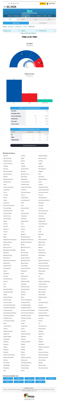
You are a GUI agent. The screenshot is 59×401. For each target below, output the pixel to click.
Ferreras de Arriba (25, 208)
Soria (19, 381)
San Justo (40, 305)
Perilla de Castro (24, 276)
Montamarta (6, 252)
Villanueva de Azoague (43, 354)
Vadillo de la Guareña (8, 331)
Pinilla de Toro (24, 278)
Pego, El (5, 271)
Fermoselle (40, 205)
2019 (10, 19)
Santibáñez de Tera (7, 318)
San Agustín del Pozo (25, 302)
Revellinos (23, 294)
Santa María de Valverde (43, 315)
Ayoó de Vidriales (24, 168)
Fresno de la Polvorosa (43, 210)
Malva (39, 237)
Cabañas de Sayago (42, 179)
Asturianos (5, 168)
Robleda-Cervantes (42, 297)
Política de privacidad (30, 389)
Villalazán (23, 347)
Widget (49, 15)
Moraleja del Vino (42, 252)
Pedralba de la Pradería (43, 268)
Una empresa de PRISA (29, 395)
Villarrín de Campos (25, 365)
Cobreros (23, 195)
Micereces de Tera (7, 247)
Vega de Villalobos (7, 336)
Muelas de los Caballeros (43, 260)
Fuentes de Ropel (7, 218)
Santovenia (40, 318)
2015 (23, 19)
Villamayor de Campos (43, 352)
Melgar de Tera (41, 244)
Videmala (40, 339)
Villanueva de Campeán (8, 357)
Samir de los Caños (7, 302)
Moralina (40, 257)
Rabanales (23, 292)
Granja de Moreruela (42, 223)
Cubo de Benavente (25, 200)
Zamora (22, 370)
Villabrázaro (6, 341)
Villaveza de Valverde (43, 368)
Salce (39, 299)
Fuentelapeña (24, 216)
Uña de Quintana (42, 328)
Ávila (8, 378)
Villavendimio (6, 368)
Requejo (5, 294)
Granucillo (5, 226)
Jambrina (23, 229)
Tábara (5, 323)
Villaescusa (5, 344)
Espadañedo (41, 202)
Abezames (5, 155)
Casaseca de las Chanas (26, 187)
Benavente (23, 171)
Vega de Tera (41, 333)
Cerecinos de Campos (25, 192)
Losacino (5, 231)
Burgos (18, 378)
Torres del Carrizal (42, 326)
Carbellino (40, 184)
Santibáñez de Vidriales (26, 318)
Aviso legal (23, 389)
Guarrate (23, 226)
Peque (22, 273)
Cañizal (40, 182)
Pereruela (5, 276)
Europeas (44, 15)
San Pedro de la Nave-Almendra (28, 310)
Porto (4, 284)
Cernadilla (5, 195)
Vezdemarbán (6, 339)
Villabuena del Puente (25, 341)
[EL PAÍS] (12, 7)
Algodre (22, 158)
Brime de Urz (41, 176)
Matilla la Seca (6, 244)
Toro (39, 323)
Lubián (39, 231)
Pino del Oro (41, 278)
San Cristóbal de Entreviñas (9, 305)
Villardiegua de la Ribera (26, 362)
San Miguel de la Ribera (26, 307)
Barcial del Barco (42, 168)
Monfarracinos (41, 250)
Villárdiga (40, 362)
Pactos (32, 15)
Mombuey (23, 250)
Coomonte (40, 195)
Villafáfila (23, 344)
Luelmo (5, 234)
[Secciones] (5, 7)
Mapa (53, 389)
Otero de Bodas (24, 265)
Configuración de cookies (46, 389)
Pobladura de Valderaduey (44, 281)
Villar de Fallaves (42, 360)
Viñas (4, 370)
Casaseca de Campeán (8, 187)
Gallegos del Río (41, 221)
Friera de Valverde (42, 213)
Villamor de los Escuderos (9, 354)
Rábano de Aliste (42, 292)
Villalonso (40, 349)
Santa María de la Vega (26, 315)
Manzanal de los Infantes (26, 242)
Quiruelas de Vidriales (8, 292)
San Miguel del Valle (42, 307)
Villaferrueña (41, 344)
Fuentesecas (23, 218)
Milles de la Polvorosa (25, 247)
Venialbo (40, 336)
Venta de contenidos (12, 389)
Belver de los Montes (7, 171)
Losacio (22, 231)
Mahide (5, 237)
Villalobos (23, 349)
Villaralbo (5, 360)
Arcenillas (40, 161)
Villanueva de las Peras (26, 357)
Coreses (5, 197)
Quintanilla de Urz (42, 289)
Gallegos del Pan (24, 221)
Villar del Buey (6, 362)
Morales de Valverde (25, 257)
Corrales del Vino (24, 197)
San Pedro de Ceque (7, 310)
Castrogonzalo (6, 189)
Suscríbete (42, 3)
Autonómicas (43, 23)
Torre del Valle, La (7, 326)
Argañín (22, 163)
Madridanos (41, 234)
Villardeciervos (24, 360)
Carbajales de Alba (25, 184)
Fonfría (22, 210)
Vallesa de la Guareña (25, 333)
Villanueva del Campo (43, 357)
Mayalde (23, 244)
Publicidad (18, 389)
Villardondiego (6, 365)
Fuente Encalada (7, 216)
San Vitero (23, 320)
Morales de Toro (6, 257)
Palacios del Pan (7, 268)
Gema (22, 223)
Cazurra (5, 192)
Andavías (23, 161)
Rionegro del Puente (7, 297)
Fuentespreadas (41, 218)
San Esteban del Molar (26, 305)
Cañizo (4, 184)
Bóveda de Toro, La (25, 174)
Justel (39, 229)
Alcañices (23, 155)
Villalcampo (6, 349)
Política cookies (38, 389)
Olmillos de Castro (7, 265)
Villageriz (5, 347)
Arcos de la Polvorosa (8, 163)
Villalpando (5, 352)
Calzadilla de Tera (7, 182)
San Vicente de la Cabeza (8, 320)
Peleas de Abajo (41, 271)
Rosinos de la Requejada (26, 299)
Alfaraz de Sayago (7, 158)
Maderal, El (23, 234)
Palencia (40, 378)
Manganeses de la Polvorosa (27, 239)
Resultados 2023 (16, 15)
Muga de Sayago (24, 263)
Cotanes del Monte (42, 197)
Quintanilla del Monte (8, 289)
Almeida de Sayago (7, 161)
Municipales (16, 23)
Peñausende (6, 273)
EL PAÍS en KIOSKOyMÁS (26, 390)
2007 (49, 19)
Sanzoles (40, 320)
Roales (22, 297)
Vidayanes (23, 339)
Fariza (22, 205)
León (29, 378)
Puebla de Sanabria (25, 286)
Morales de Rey (41, 255)
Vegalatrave (23, 336)
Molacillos (40, 247)
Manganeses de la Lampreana (9, 239)
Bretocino (5, 176)
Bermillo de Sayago (7, 174)
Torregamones (24, 326)
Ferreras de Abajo (7, 208)
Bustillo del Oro (24, 179)
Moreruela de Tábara (25, 260)
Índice (33, 390)
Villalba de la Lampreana (43, 347)
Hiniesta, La (6, 229)
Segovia (8, 381)
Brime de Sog (24, 176)
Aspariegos (40, 166)
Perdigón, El (41, 273)
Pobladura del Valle (25, 281)
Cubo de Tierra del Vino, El (44, 200)
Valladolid (29, 381)
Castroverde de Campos (43, 189)
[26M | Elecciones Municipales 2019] (29, 11)
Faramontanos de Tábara (8, 205)
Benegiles (40, 171)
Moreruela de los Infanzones (9, 260)
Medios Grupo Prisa (29, 399)
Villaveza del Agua (25, 368)
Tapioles (23, 323)
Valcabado (23, 331)
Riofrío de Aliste (41, 294)
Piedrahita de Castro (7, 278)
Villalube (23, 352)
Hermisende (41, 226)
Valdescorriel (6, 333)
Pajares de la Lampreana (43, 265)
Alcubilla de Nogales (42, 155)
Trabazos (5, 328)
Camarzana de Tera (25, 182)
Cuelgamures (6, 202)
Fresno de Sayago (25, 213)
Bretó (39, 174)
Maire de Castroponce (25, 237)
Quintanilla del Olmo (25, 289)
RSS (35, 390)
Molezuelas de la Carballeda (9, 250)
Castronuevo (23, 189)
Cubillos (5, 200)
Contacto (5, 389)
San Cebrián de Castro (43, 302)
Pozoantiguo (23, 284)
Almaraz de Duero (42, 158)
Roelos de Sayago (7, 299)
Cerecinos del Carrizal (43, 192)
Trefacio (23, 328)
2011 (36, 19)
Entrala (22, 202)
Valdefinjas (40, 331)
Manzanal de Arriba (42, 239)
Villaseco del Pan (42, 365)
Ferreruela (40, 208)
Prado (4, 286)
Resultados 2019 (26, 15)
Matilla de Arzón (41, 242)
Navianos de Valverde (43, 263)
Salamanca (51, 378)
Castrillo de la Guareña (43, 187)
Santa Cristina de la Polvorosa (27, 313)
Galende (5, 221)
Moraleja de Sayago (7, 255)
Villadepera (40, 341)
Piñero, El (5, 281)
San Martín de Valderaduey (9, 307)
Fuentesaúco (41, 216)
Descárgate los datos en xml (29, 145)
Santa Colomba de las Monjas (9, 313)
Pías (39, 276)
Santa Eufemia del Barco (8, 315)
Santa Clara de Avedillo (43, 310)
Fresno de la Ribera (7, 213)
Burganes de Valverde (8, 179)
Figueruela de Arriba (7, 210)
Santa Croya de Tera (42, 313)
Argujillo (40, 163)
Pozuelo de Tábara (42, 284)
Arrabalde (23, 166)
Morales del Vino (24, 255)
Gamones (5, 223)
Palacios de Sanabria (25, 268)
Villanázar (23, 354)
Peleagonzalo (24, 271)
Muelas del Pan (6, 263)
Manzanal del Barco (7, 242)
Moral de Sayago (24, 252)
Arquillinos (5, 166)
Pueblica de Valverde (43, 286)
